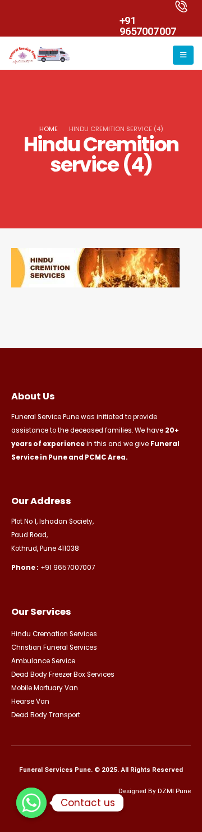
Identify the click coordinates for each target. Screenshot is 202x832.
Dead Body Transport (45, 714)
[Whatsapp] (31, 803)
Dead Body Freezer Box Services (62, 674)
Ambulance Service (43, 660)
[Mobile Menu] (183, 55)
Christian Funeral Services (54, 647)
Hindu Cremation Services (54, 633)
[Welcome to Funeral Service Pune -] (39, 55)
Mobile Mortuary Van (44, 687)
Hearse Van (30, 701)
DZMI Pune (174, 791)
